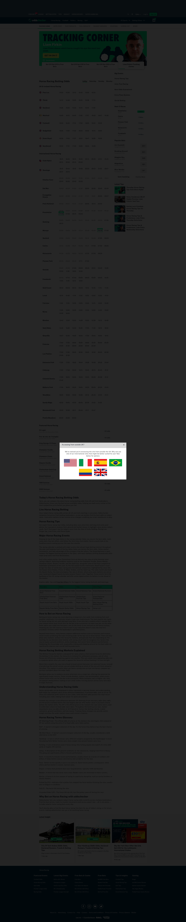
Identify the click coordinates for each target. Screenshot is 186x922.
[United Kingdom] (100, 475)
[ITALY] (85, 466)
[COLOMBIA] (85, 475)
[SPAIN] (100, 466)
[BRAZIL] (115, 466)
